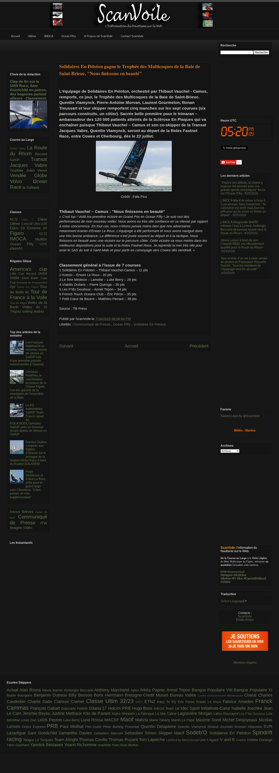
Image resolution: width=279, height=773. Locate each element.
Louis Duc (29, 720)
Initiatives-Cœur (216, 708)
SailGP (20, 160)
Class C (30, 219)
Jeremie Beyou (37, 713)
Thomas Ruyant (124, 739)
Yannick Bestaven (47, 744)
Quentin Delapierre (159, 726)
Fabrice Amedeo (239, 701)
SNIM (16, 278)
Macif (127, 719)
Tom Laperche (152, 739)
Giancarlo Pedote (75, 708)
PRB (53, 726)
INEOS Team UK (167, 708)
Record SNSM (36, 273)
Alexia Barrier (53, 690)
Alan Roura (31, 690)
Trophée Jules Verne (28, 170)
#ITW (223, 571)
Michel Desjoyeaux (240, 719)
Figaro (24, 233)
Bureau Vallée (184, 695)
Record (41, 154)
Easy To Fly (167, 702)
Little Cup (18, 273)
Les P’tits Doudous (252, 713)
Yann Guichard (18, 745)
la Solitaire (31, 187)
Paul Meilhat (72, 726)
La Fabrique (145, 714)
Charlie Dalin (41, 701)
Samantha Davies (76, 733)
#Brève (226, 578)
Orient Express (34, 727)
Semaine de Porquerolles (32, 282)
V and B (228, 739)
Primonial (133, 727)
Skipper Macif (172, 733)
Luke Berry (72, 720)
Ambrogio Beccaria (79, 690)
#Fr (234, 578)
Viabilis (241, 740)
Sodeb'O (198, 732)
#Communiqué (235, 571)
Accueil (131, 346)
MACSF (112, 719)
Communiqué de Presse (92, 324)
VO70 (43, 244)
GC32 (43, 233)
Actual (13, 690)
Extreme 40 (37, 228)
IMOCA (22, 238)
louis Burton (129, 745)
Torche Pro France (28, 287)
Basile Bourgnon (20, 695)
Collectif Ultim (31, 223)
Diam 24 (18, 228)
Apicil (135, 690)
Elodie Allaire (245, 619)
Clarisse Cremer (70, 701)
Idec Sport (191, 708)
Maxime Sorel (209, 719)
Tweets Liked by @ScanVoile (240, 416)
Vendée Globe (28, 175)
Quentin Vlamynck (193, 727)
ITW (43, 523)
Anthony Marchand (112, 690)
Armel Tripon (179, 690)
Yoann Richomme (81, 744)
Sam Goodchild (43, 733)
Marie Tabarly (160, 720)
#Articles (239, 575)
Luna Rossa (92, 719)
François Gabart (45, 708)
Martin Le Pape (183, 720)
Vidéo (27, 528)
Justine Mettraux (67, 713)
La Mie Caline (166, 714)
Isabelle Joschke (247, 708)
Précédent (199, 346)
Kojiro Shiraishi (124, 714)
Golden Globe (18, 148)
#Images (227, 575)
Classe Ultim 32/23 (111, 701)
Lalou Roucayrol (227, 714)
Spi (13, 287)
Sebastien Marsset (109, 733)
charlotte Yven (109, 745)
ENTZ (140, 702)
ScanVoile (245, 616)
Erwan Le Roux (209, 702)
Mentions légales (244, 662)
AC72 (16, 219)
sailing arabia (33, 311)
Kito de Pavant (97, 713)
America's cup (28, 269)
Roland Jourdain (221, 727)
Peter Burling (114, 727)
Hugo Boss (143, 708)
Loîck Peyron (50, 719)
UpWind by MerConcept (182, 740)
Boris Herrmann (109, 695)
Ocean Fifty (122, 324)
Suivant (66, 346)
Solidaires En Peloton (149, 324)
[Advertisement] (133, 49)
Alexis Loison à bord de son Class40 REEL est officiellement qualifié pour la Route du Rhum (242, 244)
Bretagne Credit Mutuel (147, 695)
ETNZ (150, 701)
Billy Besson (81, 695)
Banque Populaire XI (253, 690)
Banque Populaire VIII (213, 690)
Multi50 (41, 239)
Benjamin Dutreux (51, 695)
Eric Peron (187, 702)
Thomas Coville (94, 739)
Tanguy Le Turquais (38, 740)
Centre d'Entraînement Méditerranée (221, 695)
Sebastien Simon (141, 733)
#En (240, 578)
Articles (16, 511)
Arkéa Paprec (153, 690)
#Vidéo (226, 582)
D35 (44, 223)
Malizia (142, 719)
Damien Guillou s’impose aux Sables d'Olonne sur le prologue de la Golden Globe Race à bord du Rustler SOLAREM (28, 453)
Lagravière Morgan (196, 713)
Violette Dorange (259, 740)
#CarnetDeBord (255, 578)
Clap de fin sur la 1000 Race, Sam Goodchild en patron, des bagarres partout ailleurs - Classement (28, 90)
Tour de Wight (19, 302)
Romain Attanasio (249, 727)
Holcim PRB (120, 708)
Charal (251, 695)
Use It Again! (209, 740)
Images (16, 528)
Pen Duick (94, 727)
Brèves (28, 512)
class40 (16, 248)
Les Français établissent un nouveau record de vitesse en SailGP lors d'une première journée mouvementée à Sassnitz (28, 353)
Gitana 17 (98, 708)
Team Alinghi (66, 739)
